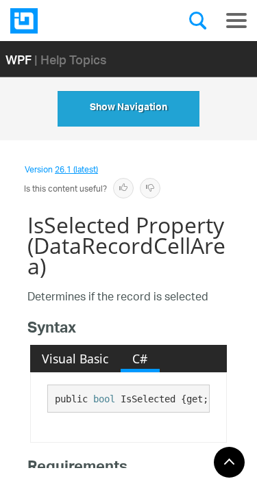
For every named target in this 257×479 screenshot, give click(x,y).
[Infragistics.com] (78, 21)
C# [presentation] (139, 358)
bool (104, 398)
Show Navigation (128, 108)
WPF (18, 59)
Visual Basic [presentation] (75, 358)
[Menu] (236, 20)
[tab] (75, 358)
